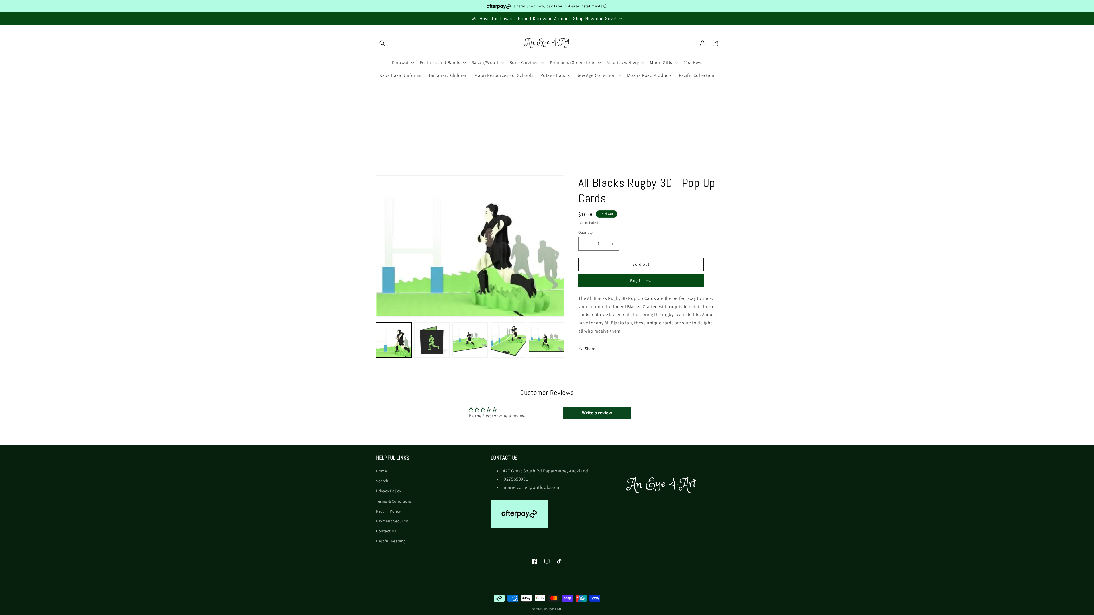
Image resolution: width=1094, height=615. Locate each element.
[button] (382, 43)
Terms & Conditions (394, 501)
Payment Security (392, 521)
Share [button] (590, 348)
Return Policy (388, 511)
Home (381, 470)
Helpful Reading (391, 541)
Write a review (597, 413)
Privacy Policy (388, 490)
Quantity (585, 232)
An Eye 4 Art (553, 609)
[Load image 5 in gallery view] (546, 340)
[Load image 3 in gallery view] (470, 340)
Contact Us (386, 531)
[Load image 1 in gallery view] (393, 340)
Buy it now (641, 280)
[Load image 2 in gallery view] (432, 340)
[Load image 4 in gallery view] (508, 340)
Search (382, 480)
